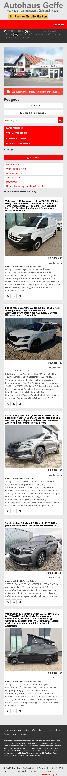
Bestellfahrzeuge (16, 138)
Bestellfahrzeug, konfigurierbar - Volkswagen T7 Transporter (33, 248)
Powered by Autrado (52, 774)
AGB (20, 730)
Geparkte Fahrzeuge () (35, 112)
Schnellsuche (34, 105)
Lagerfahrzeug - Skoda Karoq (33, 355)
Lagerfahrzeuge (15, 128)
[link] (8, 296)
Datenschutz (54, 730)
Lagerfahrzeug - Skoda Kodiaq (33, 562)
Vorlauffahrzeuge (16, 133)
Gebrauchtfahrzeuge (18, 143)
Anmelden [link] (35, 157)
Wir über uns (13, 164)
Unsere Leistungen (16, 168)
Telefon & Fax (13, 177)
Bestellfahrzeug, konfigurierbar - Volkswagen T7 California (33, 662)
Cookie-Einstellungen (15, 733)
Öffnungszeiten (14, 173)
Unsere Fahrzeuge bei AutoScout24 (24, 186)
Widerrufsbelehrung (35, 730)
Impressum (10, 730)
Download (11, 181)
